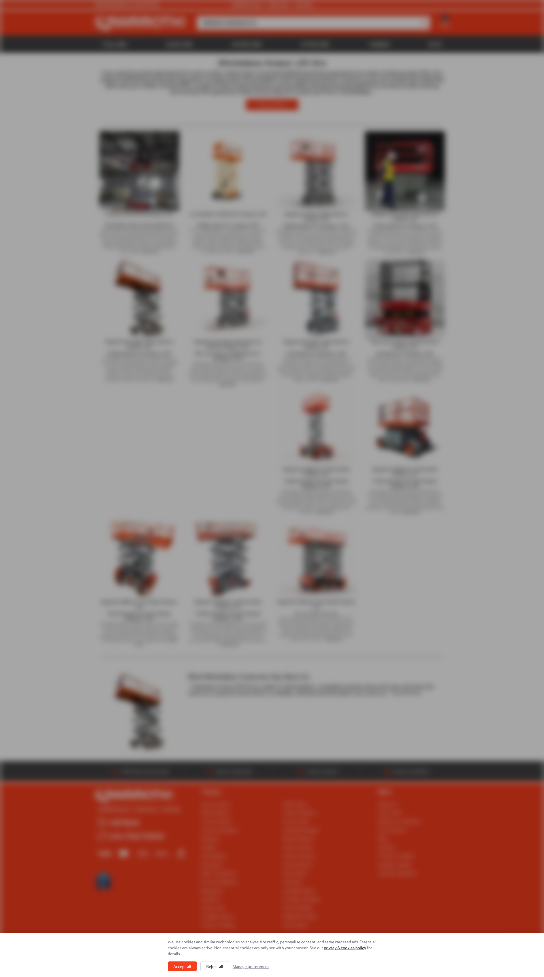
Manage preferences (251, 966)
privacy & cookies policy (345, 947)
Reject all (214, 966)
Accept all (182, 966)
